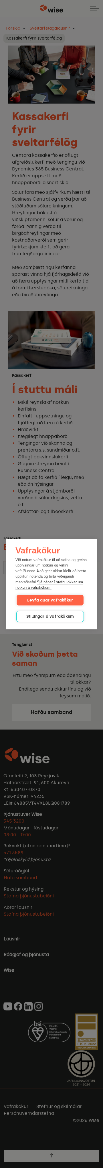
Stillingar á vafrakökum (50, 616)
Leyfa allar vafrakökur (50, 600)
